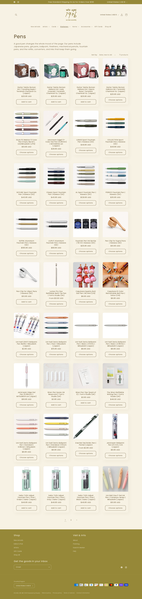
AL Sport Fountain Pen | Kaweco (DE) (86, 193)
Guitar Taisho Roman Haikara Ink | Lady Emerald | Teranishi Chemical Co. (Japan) (56, 90)
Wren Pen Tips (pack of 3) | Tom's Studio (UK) (86, 393)
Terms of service (69, 593)
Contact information (83, 593)
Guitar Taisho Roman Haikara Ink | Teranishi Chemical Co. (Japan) (115, 89)
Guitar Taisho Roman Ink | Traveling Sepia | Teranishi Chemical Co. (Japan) (27, 90)
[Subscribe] (49, 567)
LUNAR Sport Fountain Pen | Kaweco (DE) (85, 141)
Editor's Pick (18, 544)
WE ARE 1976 (23, 593)
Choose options (115, 100)
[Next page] (76, 520)
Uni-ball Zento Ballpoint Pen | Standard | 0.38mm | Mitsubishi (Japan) (26, 446)
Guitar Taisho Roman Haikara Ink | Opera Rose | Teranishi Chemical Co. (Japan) (85, 90)
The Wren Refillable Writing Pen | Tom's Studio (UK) (115, 394)
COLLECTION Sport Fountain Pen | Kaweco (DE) (115, 142)
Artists (16, 548)
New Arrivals (18, 540)
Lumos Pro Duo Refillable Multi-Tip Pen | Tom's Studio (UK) (56, 293)
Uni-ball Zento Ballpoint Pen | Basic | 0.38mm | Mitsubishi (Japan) (115, 344)
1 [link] (65, 520)
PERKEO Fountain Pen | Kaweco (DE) (115, 193)
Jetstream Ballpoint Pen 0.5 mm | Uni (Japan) (115, 445)
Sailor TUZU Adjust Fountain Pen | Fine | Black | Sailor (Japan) (85, 497)
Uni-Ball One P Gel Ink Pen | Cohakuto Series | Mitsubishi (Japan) (115, 497)
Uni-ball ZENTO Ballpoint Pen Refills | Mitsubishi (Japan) (26, 344)
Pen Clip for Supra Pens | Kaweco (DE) (115, 242)
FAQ (74, 551)
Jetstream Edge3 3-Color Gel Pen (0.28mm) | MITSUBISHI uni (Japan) (56, 143)
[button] (16, 15)
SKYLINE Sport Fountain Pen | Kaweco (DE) (27, 193)
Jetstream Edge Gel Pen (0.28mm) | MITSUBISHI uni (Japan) (26, 394)
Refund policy (46, 593)
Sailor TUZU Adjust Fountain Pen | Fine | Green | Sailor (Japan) (26, 497)
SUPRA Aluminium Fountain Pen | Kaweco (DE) (26, 243)
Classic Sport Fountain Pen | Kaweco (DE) (56, 193)
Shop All (17, 555)
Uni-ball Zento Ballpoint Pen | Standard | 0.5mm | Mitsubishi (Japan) (56, 445)
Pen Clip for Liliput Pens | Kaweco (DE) (26, 292)
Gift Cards (18, 551)
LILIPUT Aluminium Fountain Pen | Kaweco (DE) (56, 243)
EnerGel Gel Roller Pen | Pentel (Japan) (85, 444)
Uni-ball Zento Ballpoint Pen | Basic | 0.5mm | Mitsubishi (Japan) (85, 344)
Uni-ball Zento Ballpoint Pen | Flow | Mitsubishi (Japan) (56, 344)
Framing (76, 544)
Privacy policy (57, 593)
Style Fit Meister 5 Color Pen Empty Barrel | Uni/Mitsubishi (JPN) (26, 142)
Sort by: (94, 55)
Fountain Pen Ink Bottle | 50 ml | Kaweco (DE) (86, 242)
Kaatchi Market (79, 548)
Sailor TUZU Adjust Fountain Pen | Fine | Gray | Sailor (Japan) (56, 497)
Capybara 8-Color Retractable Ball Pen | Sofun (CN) (115, 293)
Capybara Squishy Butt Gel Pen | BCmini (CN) (86, 292)
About (75, 540)
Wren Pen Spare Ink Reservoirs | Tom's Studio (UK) (56, 394)
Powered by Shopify (34, 593)
